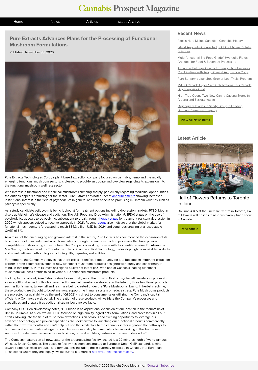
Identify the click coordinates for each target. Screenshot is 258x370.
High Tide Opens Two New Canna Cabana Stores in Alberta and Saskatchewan (214, 98)
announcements (123, 196)
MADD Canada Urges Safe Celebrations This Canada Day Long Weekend (214, 87)
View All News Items (195, 120)
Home (18, 21)
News (55, 21)
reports (101, 223)
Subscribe (167, 366)
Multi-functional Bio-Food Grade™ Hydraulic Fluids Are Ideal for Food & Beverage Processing (213, 60)
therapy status (108, 219)
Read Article (189, 229)
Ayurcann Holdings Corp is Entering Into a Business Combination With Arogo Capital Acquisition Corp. (214, 70)
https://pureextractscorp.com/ (112, 352)
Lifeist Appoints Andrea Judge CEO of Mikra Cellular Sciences (214, 49)
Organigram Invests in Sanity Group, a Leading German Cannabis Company (210, 108)
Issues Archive (129, 21)
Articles (92, 21)
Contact (153, 366)
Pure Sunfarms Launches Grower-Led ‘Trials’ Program (215, 79)
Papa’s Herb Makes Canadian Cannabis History (210, 41)
